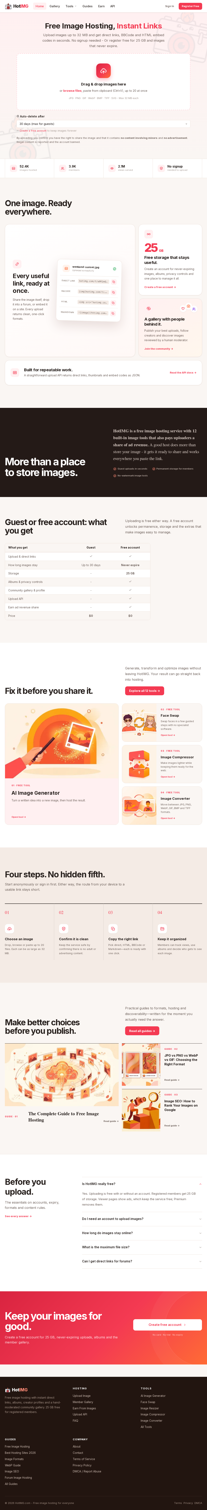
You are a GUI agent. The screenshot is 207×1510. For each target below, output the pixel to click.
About (76, 1446)
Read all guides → (142, 1031)
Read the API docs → (183, 372)
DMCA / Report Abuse (87, 1471)
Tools (69, 6)
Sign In (169, 6)
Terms (178, 1503)
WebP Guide (13, 1465)
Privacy (188, 1503)
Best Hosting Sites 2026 (20, 1452)
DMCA (198, 1503)
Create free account (165, 1325)
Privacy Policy (82, 1465)
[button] (103, 81)
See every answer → (18, 1216)
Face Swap (148, 1402)
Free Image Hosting (17, 1446)
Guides (87, 6)
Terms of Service (84, 1459)
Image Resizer (150, 1408)
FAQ (75, 1420)
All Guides (11, 1484)
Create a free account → (160, 287)
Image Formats (14, 1459)
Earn (101, 6)
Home (40, 6)
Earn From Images (84, 1408)
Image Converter (151, 1420)
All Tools (146, 1427)
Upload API (80, 1414)
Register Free (190, 6)
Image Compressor (153, 1414)
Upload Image (82, 1395)
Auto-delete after (32, 116)
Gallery (55, 6)
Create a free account (33, 130)
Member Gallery (83, 1402)
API (112, 6)
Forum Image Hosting (18, 1477)
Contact (78, 1452)
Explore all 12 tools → (144, 690)
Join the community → (158, 348)
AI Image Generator (153, 1395)
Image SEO (12, 1471)
